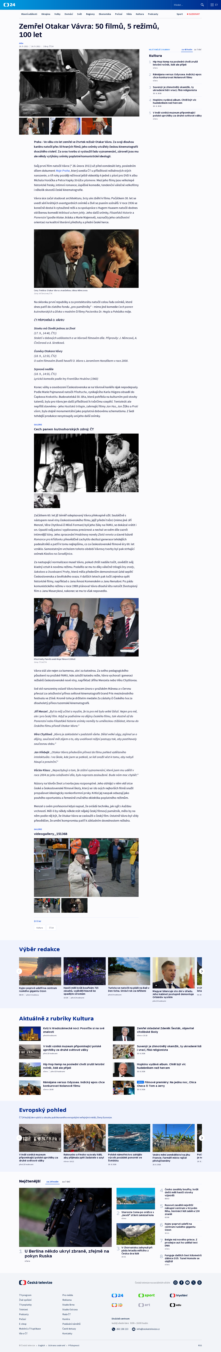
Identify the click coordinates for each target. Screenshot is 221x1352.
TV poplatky (25, 1304)
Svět (79, 13)
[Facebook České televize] (181, 1282)
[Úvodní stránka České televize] (36, 1282)
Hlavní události (29, 13)
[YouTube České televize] (187, 1282)
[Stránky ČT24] (117, 1295)
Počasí (118, 13)
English (41, 1345)
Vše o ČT (23, 1333)
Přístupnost (73, 1345)
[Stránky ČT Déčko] (117, 1304)
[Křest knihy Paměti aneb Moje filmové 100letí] (86, 627)
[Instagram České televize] (175, 1282)
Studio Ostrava (70, 1309)
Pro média (67, 1295)
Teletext (23, 1309)
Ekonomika (105, 13)
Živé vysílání (25, 1299)
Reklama (67, 1299)
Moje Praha (63, 170)
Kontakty (67, 1333)
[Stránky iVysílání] (178, 1295)
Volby (57, 13)
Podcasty (153, 13)
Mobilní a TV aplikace (30, 1328)
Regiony (90, 13)
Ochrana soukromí (56, 1345)
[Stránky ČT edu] (175, 1304)
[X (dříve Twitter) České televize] (193, 1282)
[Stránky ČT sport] (146, 1295)
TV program (25, 1295)
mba (21, 43)
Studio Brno (68, 1304)
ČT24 (51, 927)
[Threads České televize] (199, 1282)
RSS (200, 1345)
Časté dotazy (69, 1328)
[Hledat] (202, 5)
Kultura (140, 13)
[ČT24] (9, 5)
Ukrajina (45, 13)
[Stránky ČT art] (144, 1304)
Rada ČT (66, 1314)
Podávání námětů (71, 1323)
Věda (129, 13)
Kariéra (66, 1319)
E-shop (22, 1323)
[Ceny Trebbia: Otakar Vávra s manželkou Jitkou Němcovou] (86, 258)
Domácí (69, 13)
